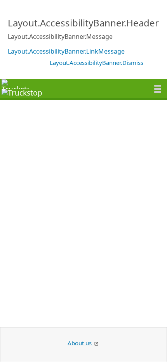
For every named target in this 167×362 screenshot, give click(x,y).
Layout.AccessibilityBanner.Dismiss (96, 62)
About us (80, 343)
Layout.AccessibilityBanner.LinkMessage (66, 51)
